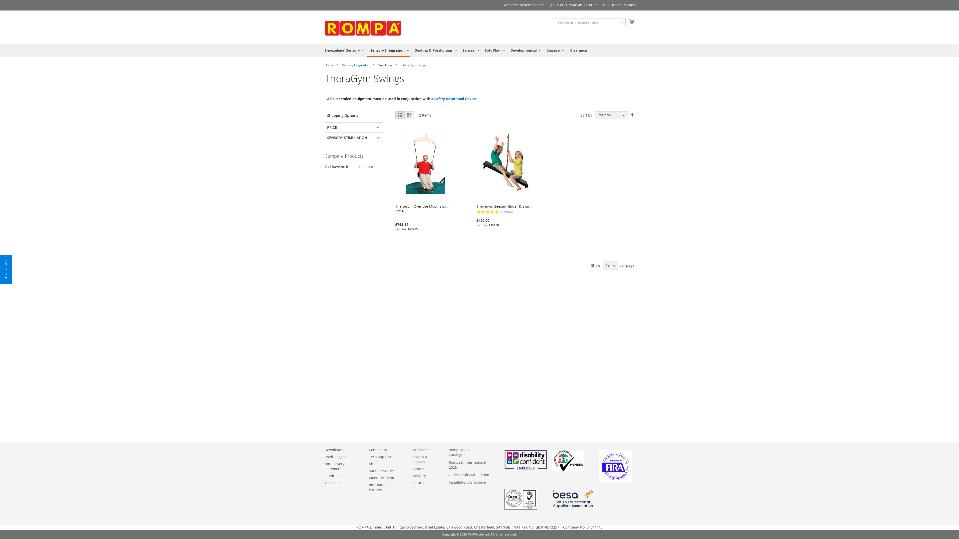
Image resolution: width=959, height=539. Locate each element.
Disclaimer (421, 449)
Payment (419, 468)
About (374, 463)
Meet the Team (381, 477)
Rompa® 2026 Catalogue (461, 452)
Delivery (419, 475)
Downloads (334, 449)
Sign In (553, 4)
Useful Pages (335, 456)
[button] (618, 5)
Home (329, 65)
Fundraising (335, 475)
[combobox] (590, 22)
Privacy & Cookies (420, 459)
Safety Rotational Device (455, 98)
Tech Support (380, 456)
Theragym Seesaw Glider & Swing (504, 206)
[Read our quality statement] (520, 508)
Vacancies (333, 482)
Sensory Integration (355, 65)
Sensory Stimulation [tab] (347, 137)
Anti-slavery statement (334, 466)
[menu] (479, 50)
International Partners (380, 487)
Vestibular (385, 65)
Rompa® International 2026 (467, 465)
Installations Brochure (467, 482)
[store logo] (362, 27)
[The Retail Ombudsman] (568, 470)
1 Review (506, 212)
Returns (419, 482)
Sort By (586, 115)
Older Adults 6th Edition (469, 474)
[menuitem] (343, 50)
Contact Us (378, 449)
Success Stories (382, 470)
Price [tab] (332, 127)
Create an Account (581, 4)
